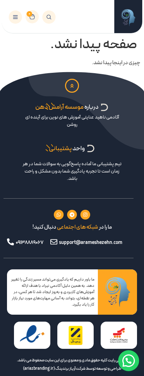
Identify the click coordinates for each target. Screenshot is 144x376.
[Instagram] (85, 215)
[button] (128, 360)
